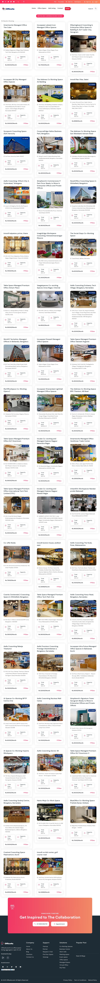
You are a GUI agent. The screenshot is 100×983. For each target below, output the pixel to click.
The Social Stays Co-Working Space (82, 234)
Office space (64, 960)
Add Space (77, 2)
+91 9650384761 (41, 924)
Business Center (65, 949)
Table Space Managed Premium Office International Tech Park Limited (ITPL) (16, 491)
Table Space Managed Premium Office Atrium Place (16, 286)
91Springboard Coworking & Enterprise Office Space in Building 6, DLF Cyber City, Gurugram (81, 28)
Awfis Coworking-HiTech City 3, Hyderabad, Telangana (16, 182)
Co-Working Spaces (66, 946)
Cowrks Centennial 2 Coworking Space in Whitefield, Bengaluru (16, 595)
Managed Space (65, 962)
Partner (45, 949)
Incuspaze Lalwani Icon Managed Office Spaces (46, 26)
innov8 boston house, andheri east (49, 544)
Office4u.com (10, 980)
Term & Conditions (80, 980)
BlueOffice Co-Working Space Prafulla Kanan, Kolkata (82, 801)
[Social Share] (8, 970)
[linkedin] (11, 2)
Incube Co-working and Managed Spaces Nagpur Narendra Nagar (47, 441)
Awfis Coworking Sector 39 (48, 751)
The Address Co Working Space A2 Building (50, 80)
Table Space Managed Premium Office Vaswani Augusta (83, 340)
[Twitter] (8, 2)
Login (96, 2)
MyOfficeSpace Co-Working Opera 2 (15, 390)
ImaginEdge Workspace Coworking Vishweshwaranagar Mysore (49, 235)
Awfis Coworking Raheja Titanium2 (13, 647)
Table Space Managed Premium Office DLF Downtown (16, 440)
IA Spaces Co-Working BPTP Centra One (15, 699)
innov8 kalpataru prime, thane (16, 233)
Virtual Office (64, 965)
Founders (61, 2)
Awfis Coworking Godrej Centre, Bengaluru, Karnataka (16, 801)
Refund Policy (92, 980)
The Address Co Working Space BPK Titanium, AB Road (83, 390)
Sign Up (88, 2)
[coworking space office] (7, 943)
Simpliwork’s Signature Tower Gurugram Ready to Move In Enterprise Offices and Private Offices (82, 702)
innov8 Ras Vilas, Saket (79, 79)
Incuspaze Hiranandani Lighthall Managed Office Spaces (50, 390)
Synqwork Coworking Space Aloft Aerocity (15, 132)
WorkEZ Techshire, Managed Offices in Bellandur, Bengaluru (16, 340)
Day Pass (62, 968)
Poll (55, 2)
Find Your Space (48, 954)
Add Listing (52, 8)
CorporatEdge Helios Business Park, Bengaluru (49, 132)
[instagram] (5, 2)
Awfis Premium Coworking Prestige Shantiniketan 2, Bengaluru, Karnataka (47, 648)
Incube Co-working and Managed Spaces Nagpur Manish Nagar (47, 491)
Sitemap (45, 957)
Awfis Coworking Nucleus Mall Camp (49, 699)
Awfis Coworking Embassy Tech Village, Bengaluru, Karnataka (83, 286)
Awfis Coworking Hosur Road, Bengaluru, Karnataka (82, 595)
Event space (64, 957)
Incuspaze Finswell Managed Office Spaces (48, 340)
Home (34, 8)
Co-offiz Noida (9, 543)
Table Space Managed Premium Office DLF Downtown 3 (83, 752)
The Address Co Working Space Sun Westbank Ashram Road (83, 132)
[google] (3, 958)
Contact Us (30, 957)
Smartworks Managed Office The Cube (15, 26)
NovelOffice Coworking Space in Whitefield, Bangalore (83, 182)
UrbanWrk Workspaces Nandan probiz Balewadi (83, 490)
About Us (29, 949)
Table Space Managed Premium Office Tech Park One (50, 595)
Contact (60, 8)
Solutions (29, 954)
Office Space (42, 8)
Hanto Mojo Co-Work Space (48, 800)
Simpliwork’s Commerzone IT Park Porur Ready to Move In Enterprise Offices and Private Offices (49, 184)
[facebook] (2, 2)
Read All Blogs (80, 956)
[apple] (8, 958)
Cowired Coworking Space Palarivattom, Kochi (14, 853)
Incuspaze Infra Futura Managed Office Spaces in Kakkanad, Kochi (83, 648)
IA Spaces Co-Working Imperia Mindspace (16, 752)
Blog (27, 952)
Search (90, 9)
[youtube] (14, 2)
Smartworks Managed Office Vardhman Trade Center (81, 440)
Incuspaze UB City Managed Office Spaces (15, 80)
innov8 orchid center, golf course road (47, 853)
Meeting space (64, 954)
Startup (45, 946)
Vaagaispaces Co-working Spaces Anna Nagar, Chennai (48, 286)
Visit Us (70, 2)
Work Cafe (63, 952)
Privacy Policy (67, 980)
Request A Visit (48, 952)
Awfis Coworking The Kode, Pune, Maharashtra (81, 544)
